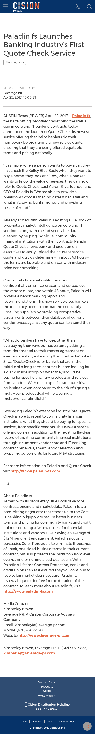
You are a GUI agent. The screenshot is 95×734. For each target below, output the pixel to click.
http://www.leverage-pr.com (45, 635)
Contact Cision (47, 682)
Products (47, 686)
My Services (45, 695)
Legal (24, 721)
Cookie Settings (65, 721)
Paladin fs (81, 116)
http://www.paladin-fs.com (35, 471)
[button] (78, 6)
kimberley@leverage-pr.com (29, 653)
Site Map (37, 721)
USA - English (14, 62)
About (47, 690)
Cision (53, 727)
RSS (50, 721)
